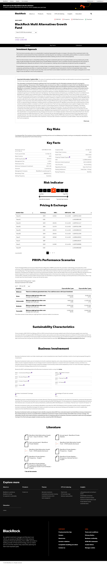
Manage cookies (90, 548)
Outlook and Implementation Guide (88, 499)
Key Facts (53, 45)
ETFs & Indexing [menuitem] (59, 14)
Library (4, 510)
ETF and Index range (65, 494)
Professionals (90, 1)
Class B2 (18, 233)
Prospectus (67, 19)
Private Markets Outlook (85, 501)
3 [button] (52, 252)
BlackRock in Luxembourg (9, 492)
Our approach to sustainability (10, 496)
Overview (27, 45)
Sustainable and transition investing (50, 494)
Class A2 (18, 223)
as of (16, 286)
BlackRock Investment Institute (87, 497)
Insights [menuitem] (70, 14)
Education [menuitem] (79, 14)
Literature (79, 45)
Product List (25, 492)
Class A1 (18, 216)
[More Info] (26, 158)
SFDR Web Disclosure (78, 19)
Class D (18, 237)
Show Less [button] (86, 121)
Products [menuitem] (40, 14)
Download (89, 19)
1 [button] (47, 252)
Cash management (46, 498)
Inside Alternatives (84, 503)
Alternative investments (47, 492)
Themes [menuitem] (49, 14)
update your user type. (39, 7)
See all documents (31, 471)
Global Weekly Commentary (86, 495)
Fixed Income (64, 492)
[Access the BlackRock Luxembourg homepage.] (12, 531)
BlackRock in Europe (7, 494)
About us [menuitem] (32, 14)
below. (60, 369)
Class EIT (18, 247)
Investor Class (19, 212)
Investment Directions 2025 (48, 496)
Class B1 (18, 226)
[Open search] (91, 13)
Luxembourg (100, 1)
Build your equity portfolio (66, 496)
